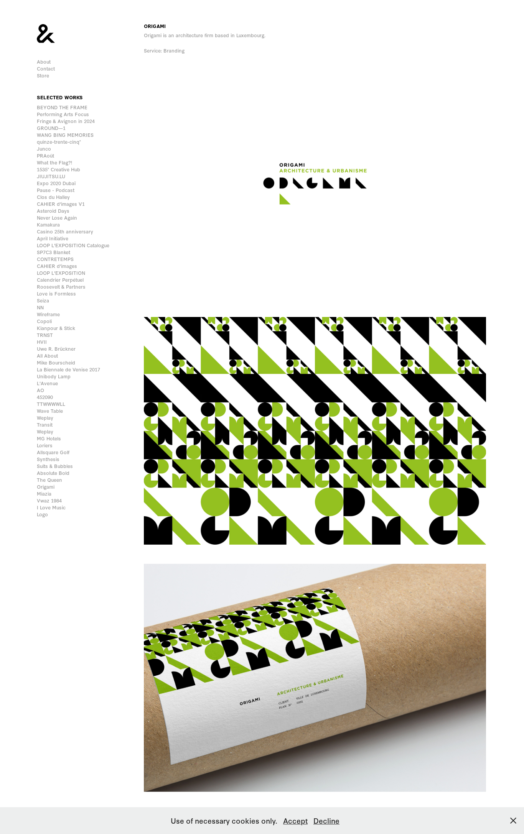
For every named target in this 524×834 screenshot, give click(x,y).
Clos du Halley (53, 197)
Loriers (45, 445)
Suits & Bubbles (55, 466)
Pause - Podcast (55, 190)
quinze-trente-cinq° (59, 141)
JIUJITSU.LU (51, 176)
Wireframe (48, 314)
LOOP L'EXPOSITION (61, 272)
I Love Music (51, 507)
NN (40, 307)
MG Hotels (49, 438)
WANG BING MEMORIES (65, 134)
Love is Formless (56, 293)
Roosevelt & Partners (61, 286)
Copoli (44, 321)
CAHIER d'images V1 (61, 203)
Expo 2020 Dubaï (56, 183)
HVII (42, 341)
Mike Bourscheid (56, 362)
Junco (44, 148)
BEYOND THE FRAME (62, 107)
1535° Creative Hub (58, 169)
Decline (326, 821)
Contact (46, 68)
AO (40, 390)
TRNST (45, 335)
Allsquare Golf (53, 452)
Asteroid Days (53, 210)
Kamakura (48, 224)
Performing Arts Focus (63, 114)
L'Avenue (47, 383)
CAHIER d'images (57, 266)
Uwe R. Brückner (56, 348)
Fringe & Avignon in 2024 (66, 121)
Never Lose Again (57, 217)
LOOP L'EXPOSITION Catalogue (73, 245)
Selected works (60, 97)
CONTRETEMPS (55, 259)
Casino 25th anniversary (65, 231)
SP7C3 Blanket (53, 252)
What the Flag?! (54, 162)
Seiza (43, 300)
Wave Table (50, 410)
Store (43, 75)
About (44, 61)
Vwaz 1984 (49, 500)
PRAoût (45, 155)
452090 (45, 397)
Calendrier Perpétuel (60, 279)
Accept (295, 821)
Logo (42, 514)
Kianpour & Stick (56, 328)
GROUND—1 (51, 128)
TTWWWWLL (51, 404)
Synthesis (48, 459)
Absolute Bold (53, 473)
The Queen (49, 479)
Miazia (44, 493)
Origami (45, 486)
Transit (45, 424)
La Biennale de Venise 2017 (68, 369)
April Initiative (52, 238)
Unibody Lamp (54, 376)
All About (47, 355)
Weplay (45, 417)
